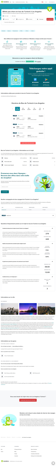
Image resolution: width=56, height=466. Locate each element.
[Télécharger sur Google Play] (46, 79)
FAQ (21, 30)
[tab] (6, 16)
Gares (32, 30)
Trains (2, 451)
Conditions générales (35, 453)
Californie (13, 437)
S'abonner (4, 191)
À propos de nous (17, 449)
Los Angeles (19, 437)
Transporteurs (15, 30)
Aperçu (9, 30)
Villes (27, 30)
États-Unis (8, 437)
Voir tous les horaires (28, 143)
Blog (15, 451)
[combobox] (7, 19)
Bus (1, 449)
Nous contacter (34, 449)
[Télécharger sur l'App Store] (35, 79)
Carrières (16, 455)
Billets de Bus (3, 437)
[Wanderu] (5, 2)
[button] (43, 2)
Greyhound (4, 209)
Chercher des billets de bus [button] (28, 400)
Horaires (3, 30)
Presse (15, 453)
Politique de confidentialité (36, 455)
